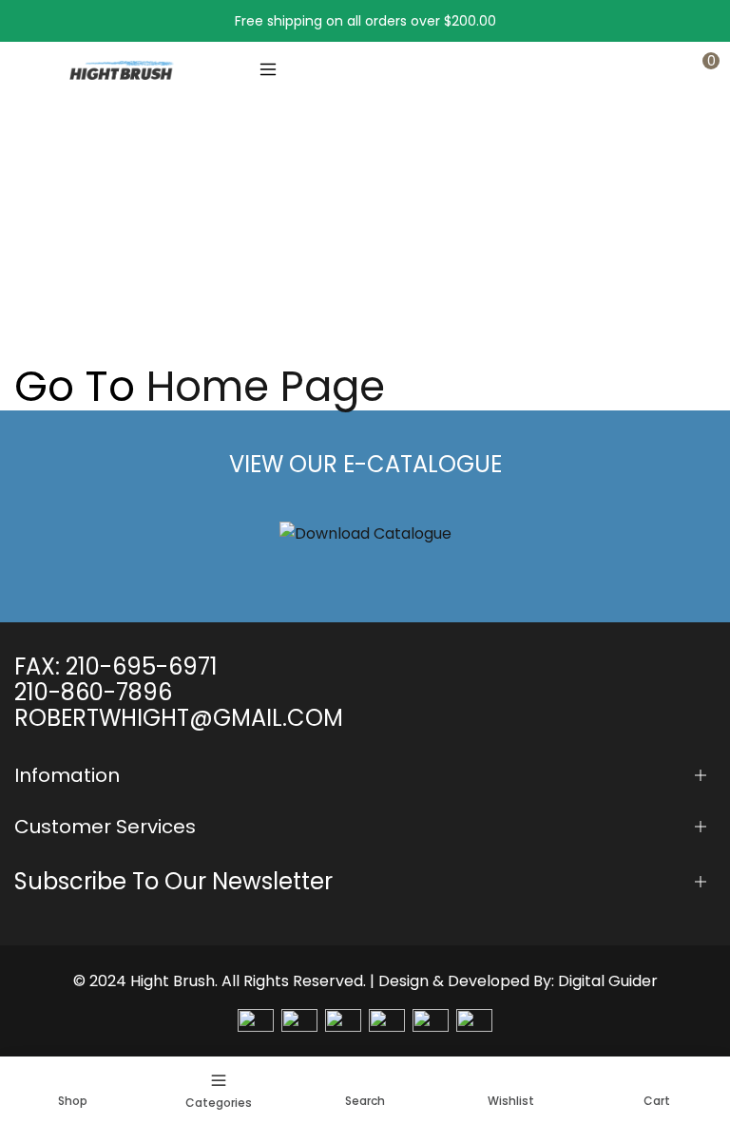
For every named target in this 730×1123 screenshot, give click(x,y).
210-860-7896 (93, 692)
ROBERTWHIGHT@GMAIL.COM (178, 717)
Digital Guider (608, 981)
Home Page (265, 386)
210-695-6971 (142, 666)
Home (34, 251)
